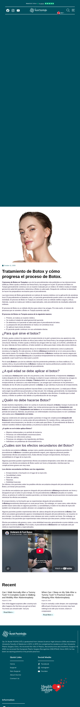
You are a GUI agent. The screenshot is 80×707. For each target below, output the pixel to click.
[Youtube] (18, 10)
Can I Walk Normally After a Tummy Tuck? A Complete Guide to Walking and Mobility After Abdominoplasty (18, 595)
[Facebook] (7, 10)
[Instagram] (13, 10)
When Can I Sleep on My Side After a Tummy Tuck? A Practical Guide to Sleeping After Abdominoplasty (59, 595)
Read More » (8, 612)
